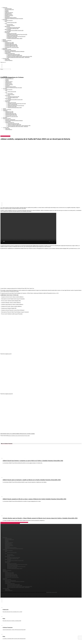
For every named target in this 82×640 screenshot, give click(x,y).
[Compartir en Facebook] (42, 202)
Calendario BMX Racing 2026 (11, 44)
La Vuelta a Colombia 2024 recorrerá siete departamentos (14, 638)
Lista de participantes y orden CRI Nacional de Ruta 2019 (14, 629)
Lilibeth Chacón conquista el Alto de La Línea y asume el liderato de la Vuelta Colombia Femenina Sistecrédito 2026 (34, 499)
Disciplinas (5, 19)
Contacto (6, 10)
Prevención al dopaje (7, 49)
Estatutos (7, 11)
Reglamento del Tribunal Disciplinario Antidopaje (14, 51)
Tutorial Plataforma (8, 60)
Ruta (6, 21)
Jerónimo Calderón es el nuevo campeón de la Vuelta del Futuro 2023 (14, 522)
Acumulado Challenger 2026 (13, 28)
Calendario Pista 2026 (9, 43)
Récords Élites (10, 24)
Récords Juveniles (11, 25)
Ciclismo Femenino (9, 20)
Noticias (4, 39)
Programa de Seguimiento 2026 (13, 54)
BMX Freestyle (8, 29)
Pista (6, 23)
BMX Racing (7, 26)
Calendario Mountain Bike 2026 (11, 45)
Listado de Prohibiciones (10, 53)
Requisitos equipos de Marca (10, 17)
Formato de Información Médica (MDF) (14, 38)
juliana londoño (11, 435)
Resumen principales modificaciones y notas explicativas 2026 (19, 56)
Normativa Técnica (8, 14)
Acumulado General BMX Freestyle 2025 (15, 30)
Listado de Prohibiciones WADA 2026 (14, 55)
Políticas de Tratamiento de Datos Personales (14, 18)
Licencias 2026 (6, 58)
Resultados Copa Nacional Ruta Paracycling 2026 (17, 34)
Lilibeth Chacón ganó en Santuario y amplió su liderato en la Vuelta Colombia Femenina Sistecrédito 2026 (32, 480)
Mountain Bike (8, 31)
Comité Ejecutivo (8, 8)
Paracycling (7, 32)
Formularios (7, 16)
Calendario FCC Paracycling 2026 (12, 47)
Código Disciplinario (9, 12)
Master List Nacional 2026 (12, 35)
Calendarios (5, 41)
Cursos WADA (8, 52)
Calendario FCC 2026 (9, 42)
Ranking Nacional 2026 (12, 22)
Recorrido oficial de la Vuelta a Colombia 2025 (12, 620)
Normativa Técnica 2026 (12, 37)
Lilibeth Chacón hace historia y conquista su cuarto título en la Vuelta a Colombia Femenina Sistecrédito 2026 (33, 460)
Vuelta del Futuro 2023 (25, 435)
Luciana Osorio (18, 435)
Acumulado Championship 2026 (13, 27)
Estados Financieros (9, 15)
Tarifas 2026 (7, 59)
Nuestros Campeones (7, 40)
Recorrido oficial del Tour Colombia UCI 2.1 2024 (10, 523)
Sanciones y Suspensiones (10, 50)
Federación (5, 7)
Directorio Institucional (9, 9)
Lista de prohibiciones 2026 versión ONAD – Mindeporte (18, 57)
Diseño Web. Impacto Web (51, 592)
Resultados (5, 48)
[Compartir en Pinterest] (42, 204)
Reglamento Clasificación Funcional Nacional (16, 36)
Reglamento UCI (8, 13)
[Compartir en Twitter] (42, 203)
